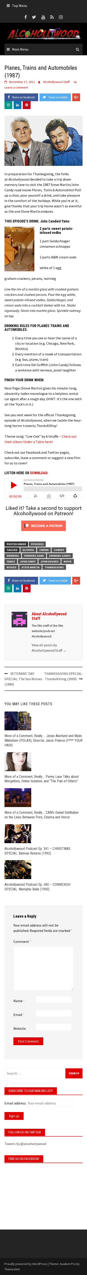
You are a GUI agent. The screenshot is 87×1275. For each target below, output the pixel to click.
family (11, 561)
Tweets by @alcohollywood (25, 1143)
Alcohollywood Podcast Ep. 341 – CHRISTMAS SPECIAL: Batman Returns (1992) (37, 851)
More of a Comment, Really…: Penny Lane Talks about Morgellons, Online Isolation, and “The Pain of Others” (41, 778)
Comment (22, 941)
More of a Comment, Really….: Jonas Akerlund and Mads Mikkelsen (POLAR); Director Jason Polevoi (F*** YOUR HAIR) (43, 740)
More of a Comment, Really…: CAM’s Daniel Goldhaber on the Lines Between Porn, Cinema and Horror (41, 814)
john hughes (49, 561)
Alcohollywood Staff (56, 82)
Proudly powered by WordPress (25, 1264)
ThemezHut (12, 1269)
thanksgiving (54, 567)
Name (19, 1001)
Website (19, 1028)
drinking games (59, 555)
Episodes (37, 544)
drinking (13, 555)
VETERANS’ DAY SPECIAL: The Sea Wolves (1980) (23, 678)
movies (11, 567)
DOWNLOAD (38, 473)
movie (68, 561)
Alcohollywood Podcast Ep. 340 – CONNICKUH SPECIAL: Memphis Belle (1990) (37, 886)
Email (19, 1014)
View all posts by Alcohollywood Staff (49, 648)
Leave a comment (16, 87)
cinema (44, 550)
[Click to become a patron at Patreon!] (43, 525)
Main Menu (20, 49)
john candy (27, 561)
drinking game (34, 555)
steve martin (30, 567)
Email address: (15, 1103)
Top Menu (19, 5)
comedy (59, 550)
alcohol (28, 550)
